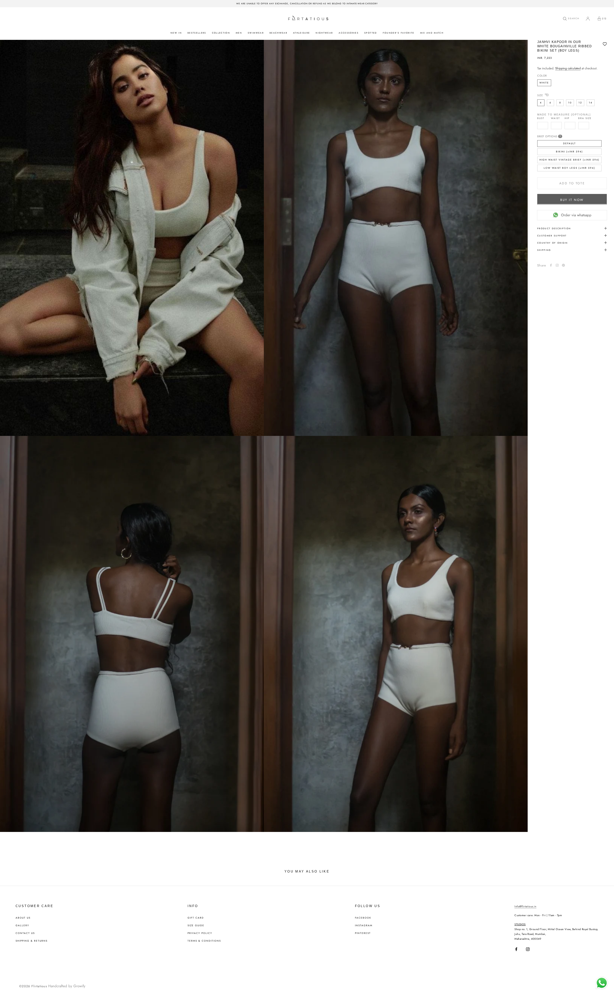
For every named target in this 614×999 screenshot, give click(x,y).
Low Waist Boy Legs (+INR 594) (569, 167)
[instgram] (557, 265)
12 (580, 102)
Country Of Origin (552, 242)
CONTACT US (25, 933)
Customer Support (552, 235)
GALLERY (22, 925)
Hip (567, 118)
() (604, 18)
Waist (555, 118)
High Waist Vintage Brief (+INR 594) (569, 159)
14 (590, 102)
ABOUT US (23, 918)
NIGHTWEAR (324, 32)
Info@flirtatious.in (525, 906)
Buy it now (572, 199)
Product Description (554, 228)
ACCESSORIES (349, 32)
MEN (239, 32)
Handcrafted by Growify (66, 986)
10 (570, 102)
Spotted (370, 32)
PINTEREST (363, 933)
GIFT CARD (196, 918)
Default (569, 143)
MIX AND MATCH (431, 32)
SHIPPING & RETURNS (31, 941)
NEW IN (176, 32)
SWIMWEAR (256, 32)
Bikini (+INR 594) (569, 151)
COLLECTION (221, 32)
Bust (540, 118)
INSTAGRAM (363, 925)
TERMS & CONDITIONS (204, 941)
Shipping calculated (568, 68)
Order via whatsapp (576, 214)
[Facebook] (550, 265)
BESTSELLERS (197, 32)
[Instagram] (528, 949)
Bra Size (585, 118)
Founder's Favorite (398, 32)
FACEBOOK (363, 918)
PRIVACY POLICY (200, 933)
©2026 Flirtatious (33, 986)
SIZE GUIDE (196, 925)
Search (573, 18)
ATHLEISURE (301, 32)
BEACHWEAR (278, 32)
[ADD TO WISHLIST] (605, 44)
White (544, 82)
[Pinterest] (563, 265)
